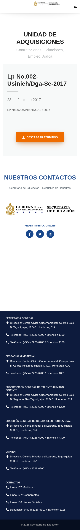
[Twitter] (40, 234)
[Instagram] (50, 234)
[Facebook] (29, 234)
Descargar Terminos (42, 137)
